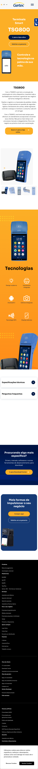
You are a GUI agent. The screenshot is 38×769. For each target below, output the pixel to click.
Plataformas (5, 573)
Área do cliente (6, 662)
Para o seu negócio (7, 606)
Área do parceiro (6, 674)
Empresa (4, 636)
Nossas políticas (6, 708)
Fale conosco (5, 695)
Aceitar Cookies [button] (27, 763)
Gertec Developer (7, 689)
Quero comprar (6, 624)
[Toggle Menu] (32, 4)
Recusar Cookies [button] (11, 763)
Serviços (4, 591)
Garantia (4, 734)
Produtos (4, 564)
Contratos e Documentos (9, 741)
